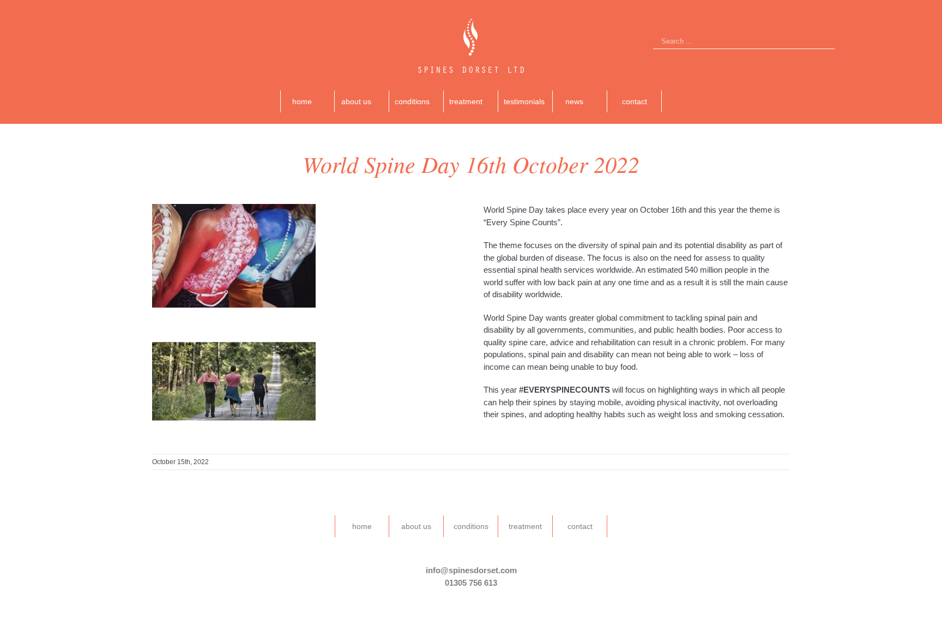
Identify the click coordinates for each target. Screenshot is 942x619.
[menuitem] (307, 101)
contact (580, 526)
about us (416, 526)
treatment (525, 526)
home (362, 526)
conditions (471, 526)
